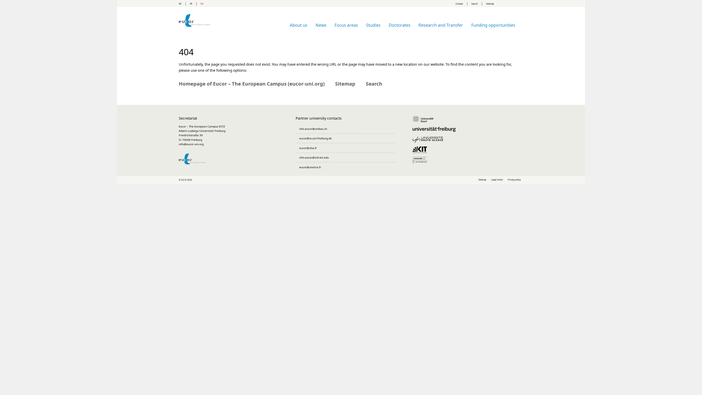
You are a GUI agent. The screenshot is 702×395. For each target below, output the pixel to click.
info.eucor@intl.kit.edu (314, 157)
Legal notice (497, 179)
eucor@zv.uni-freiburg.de (315, 138)
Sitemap (490, 3)
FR (191, 3)
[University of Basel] (424, 121)
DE (180, 3)
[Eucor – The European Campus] (194, 32)
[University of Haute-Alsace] (429, 141)
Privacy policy (514, 179)
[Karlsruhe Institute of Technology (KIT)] (421, 151)
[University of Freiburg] (435, 131)
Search (474, 3)
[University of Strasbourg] (421, 162)
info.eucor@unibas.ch (313, 129)
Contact (459, 3)
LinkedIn (343, 180)
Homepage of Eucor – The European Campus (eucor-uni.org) (252, 83)
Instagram (351, 180)
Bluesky (359, 180)
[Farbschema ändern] (511, 3)
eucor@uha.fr (308, 148)
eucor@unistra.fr (310, 167)
